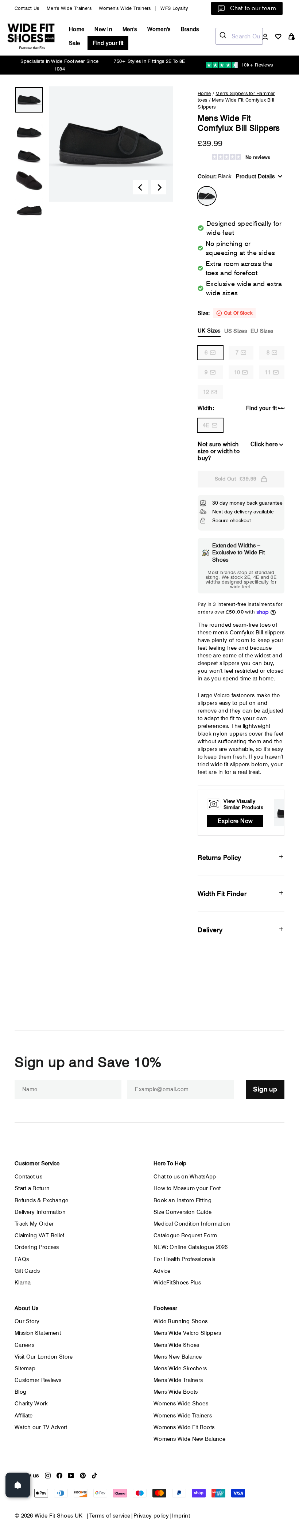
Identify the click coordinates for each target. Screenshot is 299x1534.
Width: (206, 408)
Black (207, 196)
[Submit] (224, 36)
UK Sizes (209, 330)
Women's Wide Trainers (125, 8)
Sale (74, 43)
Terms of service (110, 1515)
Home (76, 29)
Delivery (210, 930)
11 (268, 372)
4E (206, 425)
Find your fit (108, 43)
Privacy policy (151, 1515)
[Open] (17, 1485)
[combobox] (239, 36)
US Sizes (235, 331)
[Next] (158, 187)
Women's (159, 29)
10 (237, 372)
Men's (130, 29)
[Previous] (140, 187)
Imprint (181, 1515)
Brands (190, 29)
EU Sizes (262, 331)
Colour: (215, 176)
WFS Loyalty (174, 8)
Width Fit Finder (222, 893)
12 (206, 392)
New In (103, 29)
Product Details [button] (255, 176)
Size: (235, 322)
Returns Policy (219, 857)
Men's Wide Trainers (69, 8)
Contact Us (27, 8)
